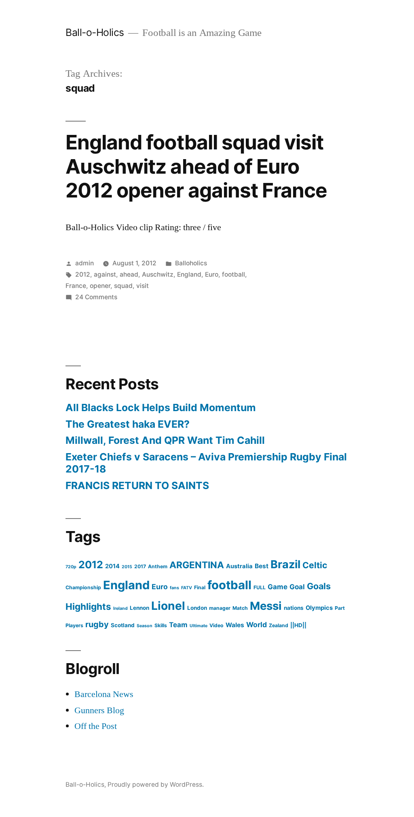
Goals (319, 586)
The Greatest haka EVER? (127, 424)
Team (178, 624)
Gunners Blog (99, 710)
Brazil (285, 564)
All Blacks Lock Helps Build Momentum (160, 407)
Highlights (88, 606)
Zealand (278, 625)
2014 (112, 566)
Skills (160, 625)
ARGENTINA (196, 565)
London (197, 608)
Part (340, 608)
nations (294, 608)
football (233, 274)
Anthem (157, 566)
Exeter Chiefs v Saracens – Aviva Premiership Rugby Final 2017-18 (206, 463)
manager (219, 608)
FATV (186, 587)
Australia (239, 566)
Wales (235, 625)
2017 (140, 566)
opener (100, 286)
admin (84, 263)
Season (144, 625)
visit (142, 286)
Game (277, 586)
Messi (266, 606)
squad (123, 286)
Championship (83, 587)
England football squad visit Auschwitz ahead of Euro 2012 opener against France (196, 166)
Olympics (319, 607)
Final (199, 587)
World (256, 624)
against (105, 274)
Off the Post (95, 726)
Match (240, 608)
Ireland (120, 608)
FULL (259, 587)
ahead (129, 274)
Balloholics (191, 263)
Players (74, 625)
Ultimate (198, 625)
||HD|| (298, 625)
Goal (297, 586)
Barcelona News (103, 694)
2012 (82, 274)
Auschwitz (157, 274)
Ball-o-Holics (94, 32)
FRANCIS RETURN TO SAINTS (137, 485)
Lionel (168, 606)
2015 (127, 566)
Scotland (123, 625)
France (75, 286)
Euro (211, 274)
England (189, 274)
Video (216, 625)
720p (70, 566)
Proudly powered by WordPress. (156, 784)
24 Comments (96, 297)
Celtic (314, 565)
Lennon (139, 608)
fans (174, 587)
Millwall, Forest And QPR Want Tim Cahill (165, 440)
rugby (97, 624)
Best (261, 566)
